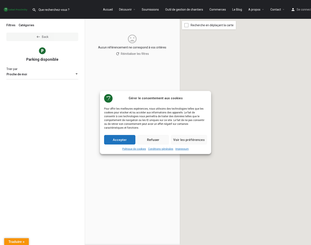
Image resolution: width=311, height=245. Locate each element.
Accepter (120, 140)
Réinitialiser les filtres (135, 53)
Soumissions (150, 9)
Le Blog (237, 9)
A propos (254, 9)
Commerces (217, 9)
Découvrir (125, 9)
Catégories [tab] (26, 25)
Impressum (182, 148)
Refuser (153, 140)
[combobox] (42, 74)
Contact (275, 9)
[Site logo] (16, 10)
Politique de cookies (134, 148)
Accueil (108, 9)
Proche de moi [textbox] (17, 74)
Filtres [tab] (10, 25)
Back (45, 37)
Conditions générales (160, 148)
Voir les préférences (189, 140)
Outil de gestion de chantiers (184, 9)
